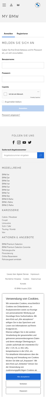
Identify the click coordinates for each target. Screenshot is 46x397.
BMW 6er (6, 190)
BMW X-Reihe (7, 199)
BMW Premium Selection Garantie (16, 247)
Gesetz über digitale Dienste (18, 274)
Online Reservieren (10, 256)
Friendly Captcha (35, 97)
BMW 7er (6, 193)
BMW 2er (6, 177)
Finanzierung (7, 253)
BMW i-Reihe (7, 202)
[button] (4, 5)
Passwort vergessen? (11, 115)
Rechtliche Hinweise (13, 279)
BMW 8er (6, 196)
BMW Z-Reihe (7, 205)
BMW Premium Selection (12, 244)
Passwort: (6, 73)
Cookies (26, 279)
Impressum (35, 274)
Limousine (6, 223)
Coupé (4, 220)
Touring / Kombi (8, 229)
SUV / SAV (6, 226)
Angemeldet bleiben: (13, 102)
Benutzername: (8, 59)
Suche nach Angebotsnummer (14, 150)
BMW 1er (5, 174)
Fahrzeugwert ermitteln (11, 259)
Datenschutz (36, 279)
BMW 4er (6, 183)
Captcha (5, 87)
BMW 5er (6, 187)
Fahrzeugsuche (8, 250)
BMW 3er (6, 180)
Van (3, 232)
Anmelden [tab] (8, 33)
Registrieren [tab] (22, 33)
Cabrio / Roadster (9, 217)
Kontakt (23, 284)
